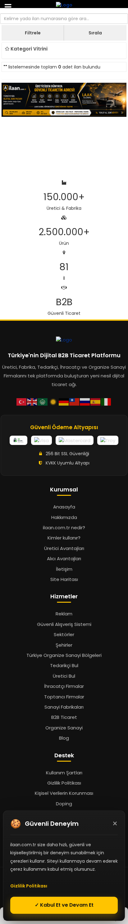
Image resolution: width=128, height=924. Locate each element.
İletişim (64, 569)
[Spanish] (95, 401)
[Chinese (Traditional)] (74, 401)
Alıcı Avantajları (64, 558)
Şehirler (64, 645)
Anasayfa (64, 507)
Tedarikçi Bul (64, 665)
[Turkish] (21, 401)
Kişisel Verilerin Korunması (64, 793)
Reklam (64, 613)
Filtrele (33, 33)
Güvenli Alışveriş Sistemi (64, 624)
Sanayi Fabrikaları (64, 707)
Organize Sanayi (64, 727)
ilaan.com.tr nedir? (64, 527)
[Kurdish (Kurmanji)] (53, 401)
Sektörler (64, 634)
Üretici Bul (64, 676)
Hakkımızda (64, 517)
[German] (64, 401)
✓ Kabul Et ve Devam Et (64, 905)
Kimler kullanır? (64, 538)
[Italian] (106, 401)
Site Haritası (64, 579)
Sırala (95, 33)
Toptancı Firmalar (64, 696)
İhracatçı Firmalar (64, 686)
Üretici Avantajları (64, 548)
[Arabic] (43, 401)
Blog (64, 738)
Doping (64, 803)
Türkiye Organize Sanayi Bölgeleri (64, 655)
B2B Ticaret (64, 717)
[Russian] (85, 401)
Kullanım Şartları (64, 772)
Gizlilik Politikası (64, 783)
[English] (32, 401)
